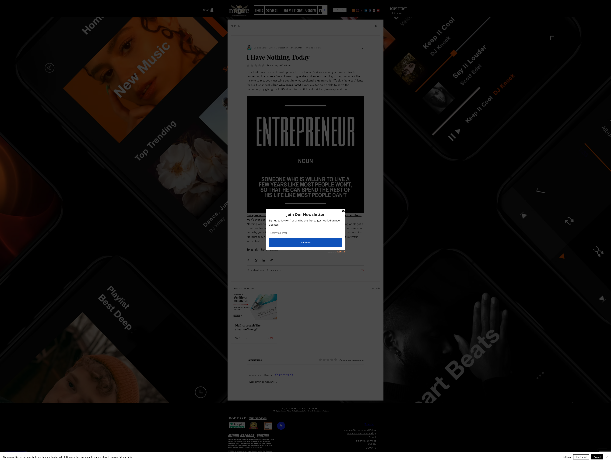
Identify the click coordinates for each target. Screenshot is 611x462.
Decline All (581, 457)
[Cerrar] (607, 456)
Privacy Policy (126, 457)
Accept (597, 457)
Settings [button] (567, 457)
